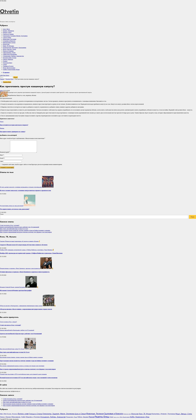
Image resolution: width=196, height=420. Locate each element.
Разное (5, 61)
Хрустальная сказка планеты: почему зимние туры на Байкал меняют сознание (25, 230)
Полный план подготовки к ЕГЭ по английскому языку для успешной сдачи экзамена (23, 374)
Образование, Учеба (9, 53)
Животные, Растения (9, 39)
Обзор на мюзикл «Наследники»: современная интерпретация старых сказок (21, 306)
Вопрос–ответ (7, 32)
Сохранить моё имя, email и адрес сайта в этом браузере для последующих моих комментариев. (32, 164)
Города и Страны (8, 34)
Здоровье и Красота (9, 41)
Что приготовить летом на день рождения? (12, 206)
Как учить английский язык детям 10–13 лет (14, 229)
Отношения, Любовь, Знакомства (13, 56)
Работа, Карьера (8, 59)
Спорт (5, 64)
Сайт (1, 161)
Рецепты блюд (7, 63)
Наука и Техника (8, 51)
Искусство (6, 44)
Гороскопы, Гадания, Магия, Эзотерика (15, 36)
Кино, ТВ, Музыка (8, 46)
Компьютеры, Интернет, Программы (14, 47)
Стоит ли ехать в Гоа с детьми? (9, 225)
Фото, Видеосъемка (9, 68)
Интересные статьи (9, 42)
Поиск (1, 214)
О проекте (6, 72)
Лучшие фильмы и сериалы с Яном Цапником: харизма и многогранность (20, 268)
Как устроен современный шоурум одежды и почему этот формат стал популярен (26, 232)
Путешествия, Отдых (9, 58)
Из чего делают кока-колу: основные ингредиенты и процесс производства (21, 187)
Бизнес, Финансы (8, 31)
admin (1, 91)
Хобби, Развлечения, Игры (11, 69)
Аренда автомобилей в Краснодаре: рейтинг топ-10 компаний (19, 227)
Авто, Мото (6, 29)
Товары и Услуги (8, 66)
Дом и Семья (7, 37)
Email (2, 158)
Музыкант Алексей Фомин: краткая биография (12, 287)
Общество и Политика (10, 54)
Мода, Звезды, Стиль (9, 49)
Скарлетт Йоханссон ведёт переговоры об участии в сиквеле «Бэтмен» (19, 241)
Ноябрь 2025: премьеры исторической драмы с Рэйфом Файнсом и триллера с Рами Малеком (26, 250)
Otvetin (9, 11)
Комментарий (5, 152)
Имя (2, 155)
